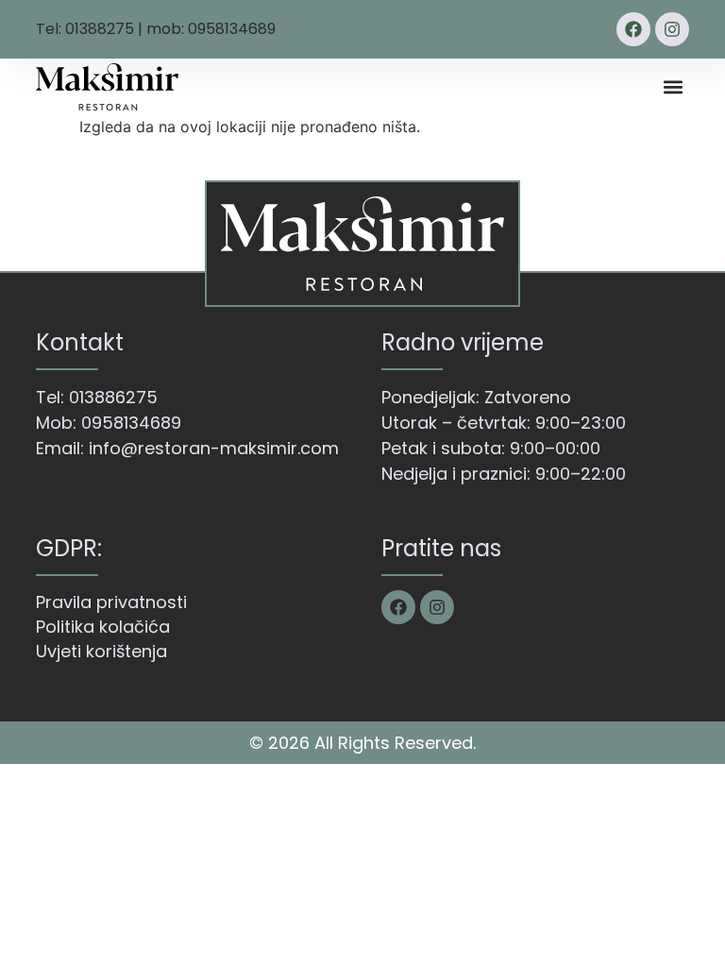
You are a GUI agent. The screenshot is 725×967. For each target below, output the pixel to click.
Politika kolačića (103, 626)
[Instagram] (672, 29)
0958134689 (131, 422)
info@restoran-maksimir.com (214, 448)
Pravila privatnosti (111, 602)
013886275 (113, 397)
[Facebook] (633, 29)
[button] (673, 87)
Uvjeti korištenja (101, 651)
